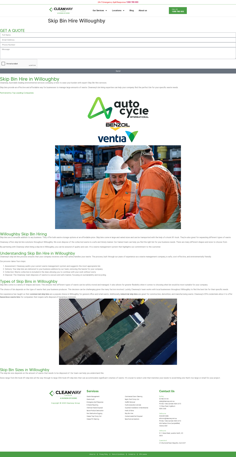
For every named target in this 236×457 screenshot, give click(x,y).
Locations (116, 10)
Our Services (98, 10)
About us (143, 10)
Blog (132, 10)
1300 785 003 (132, 2)
